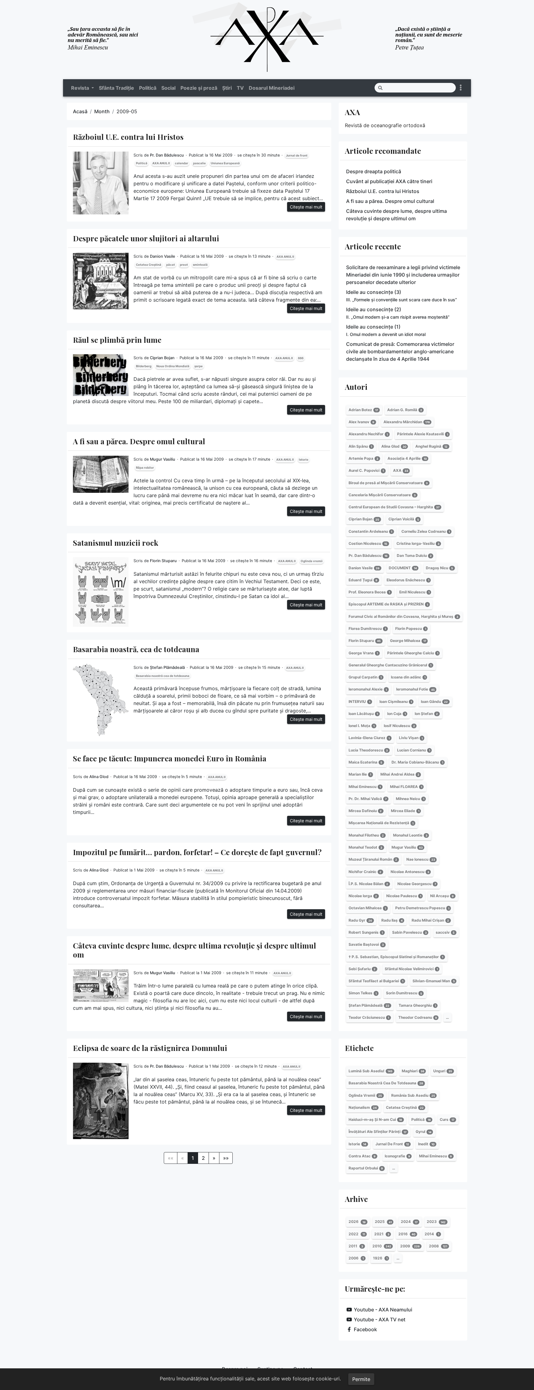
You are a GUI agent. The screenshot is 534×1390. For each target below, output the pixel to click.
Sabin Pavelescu (409, 932)
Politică (147, 88)
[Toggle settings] (461, 87)
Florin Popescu (410, 628)
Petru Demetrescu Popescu (422, 908)
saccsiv (445, 932)
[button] (214, 1158)
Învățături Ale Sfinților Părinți (377, 1132)
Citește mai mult (306, 206)
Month (102, 111)
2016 (406, 1234)
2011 (356, 1246)
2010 (381, 1246)
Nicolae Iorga (363, 895)
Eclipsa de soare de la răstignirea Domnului (150, 1048)
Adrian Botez (363, 409)
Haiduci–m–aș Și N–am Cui (375, 1119)
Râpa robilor (145, 467)
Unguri (442, 1071)
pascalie (199, 163)
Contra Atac (362, 1156)
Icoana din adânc (408, 677)
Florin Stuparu (163, 560)
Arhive (356, 1199)
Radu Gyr (360, 920)
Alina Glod (98, 776)
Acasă (80, 111)
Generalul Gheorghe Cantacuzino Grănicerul (390, 665)
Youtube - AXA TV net (379, 1319)
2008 (438, 1246)
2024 (409, 1222)
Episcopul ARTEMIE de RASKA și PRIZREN (388, 604)
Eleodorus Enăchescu (408, 580)
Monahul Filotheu (366, 835)
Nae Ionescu (420, 859)
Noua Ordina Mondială (172, 366)
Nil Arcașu (442, 895)
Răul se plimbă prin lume (117, 340)
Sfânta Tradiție (116, 88)
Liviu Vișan (411, 738)
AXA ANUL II (161, 163)
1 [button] (193, 1158)
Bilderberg (143, 366)
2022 (357, 1234)
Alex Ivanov (361, 422)
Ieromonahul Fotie (415, 689)
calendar (181, 163)
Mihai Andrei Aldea (399, 774)
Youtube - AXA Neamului (383, 1309)
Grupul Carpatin (365, 677)
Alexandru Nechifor (368, 434)
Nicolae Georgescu (416, 883)
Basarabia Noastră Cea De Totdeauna (386, 1083)
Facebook (365, 1329)
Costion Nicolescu (368, 543)
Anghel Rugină (431, 446)
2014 (432, 1234)
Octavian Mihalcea (367, 908)
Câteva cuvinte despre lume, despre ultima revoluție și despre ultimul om (194, 949)
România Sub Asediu (413, 1095)
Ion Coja (396, 713)
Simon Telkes (363, 993)
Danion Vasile (162, 256)
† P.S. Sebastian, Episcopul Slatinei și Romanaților (396, 956)
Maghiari (413, 1071)
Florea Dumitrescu (367, 628)
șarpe (198, 366)
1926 (380, 1258)
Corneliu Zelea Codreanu (425, 531)
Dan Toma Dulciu (414, 555)
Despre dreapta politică (373, 171)
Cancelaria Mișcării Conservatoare (382, 495)
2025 (383, 1222)
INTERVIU (359, 701)
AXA (352, 112)
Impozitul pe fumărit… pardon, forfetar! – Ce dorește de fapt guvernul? (197, 852)
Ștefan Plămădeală (167, 667)
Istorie (303, 459)
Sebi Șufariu (362, 968)
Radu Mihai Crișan (430, 920)
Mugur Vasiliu (162, 459)
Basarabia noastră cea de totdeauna (162, 676)
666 (300, 358)
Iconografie (397, 1156)
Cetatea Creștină (148, 264)
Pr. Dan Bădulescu (167, 155)
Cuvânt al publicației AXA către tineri (389, 181)
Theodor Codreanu (417, 1017)
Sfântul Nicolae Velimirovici (411, 968)
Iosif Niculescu (399, 725)
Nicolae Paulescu (403, 895)
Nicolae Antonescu (410, 871)
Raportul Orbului (366, 1168)
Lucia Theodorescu (368, 750)
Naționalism (363, 1107)
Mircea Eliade (405, 810)
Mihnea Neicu (410, 798)
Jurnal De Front (392, 1144)
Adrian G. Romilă (404, 409)
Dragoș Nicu (439, 568)
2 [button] (203, 1158)
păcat (170, 264)
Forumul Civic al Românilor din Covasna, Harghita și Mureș (403, 616)
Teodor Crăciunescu (369, 1017)
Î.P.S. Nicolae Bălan (368, 883)
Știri (227, 88)
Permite (361, 1379)
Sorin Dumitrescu (404, 993)
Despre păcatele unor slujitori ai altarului (146, 238)
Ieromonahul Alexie (368, 689)
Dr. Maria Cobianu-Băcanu (417, 762)
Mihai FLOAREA (406, 786)
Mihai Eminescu (365, 786)
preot (184, 264)
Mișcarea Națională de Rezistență (381, 823)
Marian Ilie (360, 774)
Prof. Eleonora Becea (369, 592)
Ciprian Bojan (162, 357)
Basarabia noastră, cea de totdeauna (136, 649)
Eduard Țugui (363, 580)
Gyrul (423, 1132)
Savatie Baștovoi (366, 944)
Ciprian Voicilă (403, 519)
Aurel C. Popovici (366, 470)
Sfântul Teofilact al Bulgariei (376, 981)
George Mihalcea (408, 640)
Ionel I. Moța (362, 725)
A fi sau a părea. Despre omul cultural (139, 441)
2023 (436, 1222)
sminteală (200, 264)
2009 (410, 1246)
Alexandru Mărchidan (407, 422)
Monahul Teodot (365, 847)
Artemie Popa (363, 458)
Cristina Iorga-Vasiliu (417, 543)
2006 (356, 1258)
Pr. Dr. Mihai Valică (368, 798)
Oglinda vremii (312, 561)
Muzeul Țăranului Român (373, 859)
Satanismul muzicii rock (115, 543)
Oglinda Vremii (365, 1095)
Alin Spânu (360, 446)
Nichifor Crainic (365, 871)
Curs (447, 1119)
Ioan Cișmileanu (395, 701)
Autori (356, 387)
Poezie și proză (198, 88)
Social (168, 88)
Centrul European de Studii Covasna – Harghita (394, 507)
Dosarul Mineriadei (272, 88)
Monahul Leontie (410, 835)
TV (240, 88)
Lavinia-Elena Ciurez (369, 738)
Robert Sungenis (366, 932)
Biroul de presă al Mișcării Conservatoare (388, 482)
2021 (381, 1234)
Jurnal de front (296, 155)
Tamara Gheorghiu (417, 1005)
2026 (357, 1222)
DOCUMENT (403, 568)
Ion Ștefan (426, 713)
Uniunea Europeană (225, 163)
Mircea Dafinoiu (365, 810)
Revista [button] (80, 88)
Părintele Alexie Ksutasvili (422, 434)
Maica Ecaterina (365, 762)
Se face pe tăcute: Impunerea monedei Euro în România (169, 758)
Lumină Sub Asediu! (370, 1071)
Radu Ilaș (392, 920)
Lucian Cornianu (413, 750)
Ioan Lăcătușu (363, 713)
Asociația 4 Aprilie (407, 458)
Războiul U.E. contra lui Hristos (128, 137)
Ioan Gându (434, 701)
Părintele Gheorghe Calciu (412, 653)
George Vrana (363, 653)
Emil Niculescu (414, 592)
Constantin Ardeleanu (370, 531)
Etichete (359, 1048)
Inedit (426, 1144)
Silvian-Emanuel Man (434, 981)
